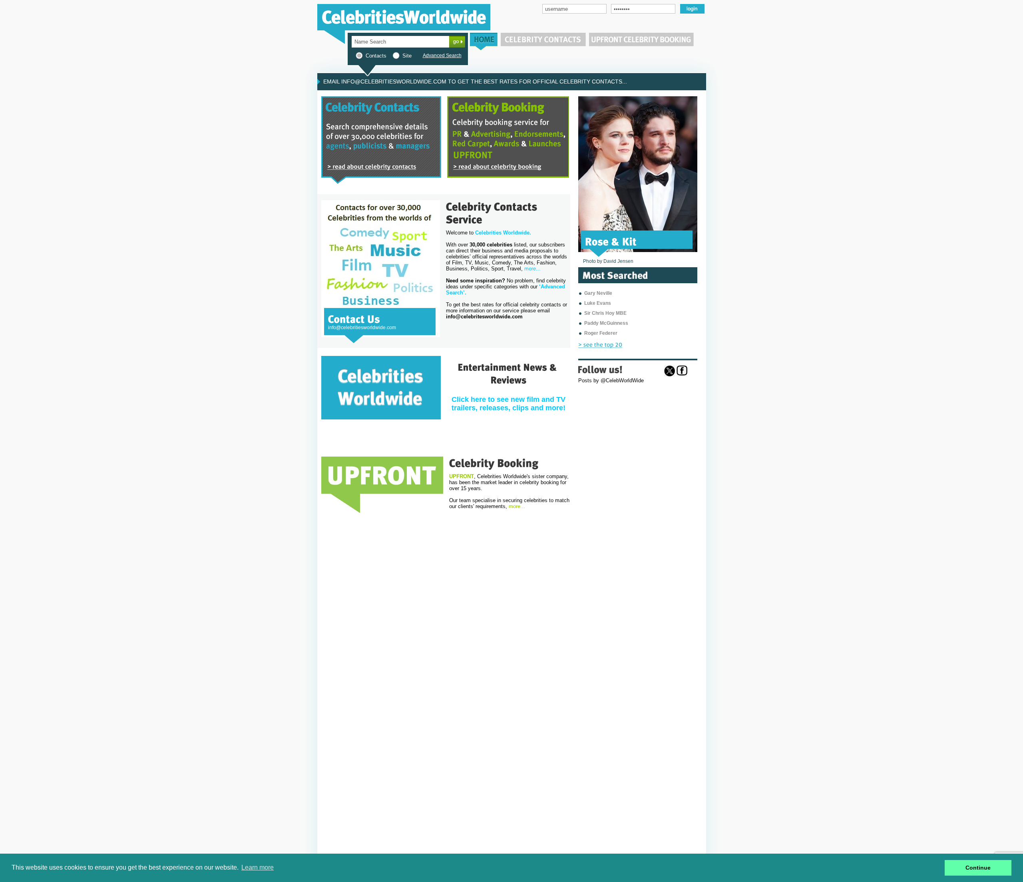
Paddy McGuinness (606, 323)
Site (407, 56)
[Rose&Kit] (611, 241)
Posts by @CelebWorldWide (611, 380)
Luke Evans (597, 303)
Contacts (376, 56)
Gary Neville (598, 293)
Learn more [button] (257, 867)
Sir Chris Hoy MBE (605, 313)
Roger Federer (600, 333)
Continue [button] (978, 867)
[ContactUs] (354, 318)
